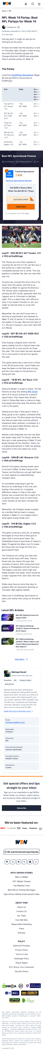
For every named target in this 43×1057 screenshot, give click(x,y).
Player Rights (21, 963)
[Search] (32, 3)
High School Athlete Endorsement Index (22, 894)
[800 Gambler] (29, 993)
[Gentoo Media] (12, 993)
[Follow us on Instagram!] (24, 861)
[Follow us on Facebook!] (7, 861)
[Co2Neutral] (28, 1000)
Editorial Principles (21, 945)
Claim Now (21, 206)
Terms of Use (22, 954)
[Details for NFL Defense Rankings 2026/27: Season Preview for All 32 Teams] (7, 630)
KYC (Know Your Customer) (21, 967)
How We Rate (21, 920)
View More (19, 659)
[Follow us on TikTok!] (35, 861)
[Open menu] (39, 4)
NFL (10, 11)
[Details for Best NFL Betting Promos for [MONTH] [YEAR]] (7, 618)
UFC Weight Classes (21, 881)
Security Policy (21, 971)
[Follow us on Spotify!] (30, 861)
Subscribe (21, 808)
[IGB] (33, 985)
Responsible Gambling (21, 924)
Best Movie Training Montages (21, 890)
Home (4, 11)
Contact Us (21, 911)
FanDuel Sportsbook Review (19, 180)
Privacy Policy (21, 950)
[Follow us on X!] (13, 861)
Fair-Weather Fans (21, 885)
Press (21, 928)
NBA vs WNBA (21, 877)
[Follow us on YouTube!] (18, 861)
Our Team (21, 915)
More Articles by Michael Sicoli (17, 711)
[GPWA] (14, 1000)
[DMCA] (9, 985)
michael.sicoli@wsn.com (15, 722)
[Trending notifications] (26, 4)
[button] (39, 4)
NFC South (33, 391)
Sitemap (21, 933)
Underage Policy (21, 958)
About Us (21, 907)
